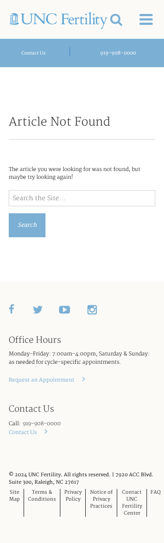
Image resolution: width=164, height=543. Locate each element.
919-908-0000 (118, 53)
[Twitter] (46, 309)
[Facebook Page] (21, 309)
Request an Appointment (42, 380)
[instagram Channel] (99, 309)
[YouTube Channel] (73, 309)
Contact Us (33, 53)
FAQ (155, 492)
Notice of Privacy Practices (101, 499)
